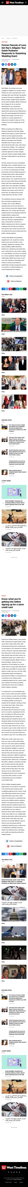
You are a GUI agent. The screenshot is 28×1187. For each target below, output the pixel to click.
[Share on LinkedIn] (12, 64)
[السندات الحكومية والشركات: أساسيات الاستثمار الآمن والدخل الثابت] (14, 539)
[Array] (14, 306)
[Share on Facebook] (3, 64)
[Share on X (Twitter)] (6, 64)
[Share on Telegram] (15, 64)
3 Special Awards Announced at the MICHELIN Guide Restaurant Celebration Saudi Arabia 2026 (17, 462)
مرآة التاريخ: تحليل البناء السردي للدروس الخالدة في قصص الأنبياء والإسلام (15, 526)
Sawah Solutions (17, 1179)
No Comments (16, 59)
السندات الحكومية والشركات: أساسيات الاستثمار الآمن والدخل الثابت (15, 549)
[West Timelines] (15, 2)
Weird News (4, 42)
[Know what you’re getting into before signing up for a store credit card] (14, 627)
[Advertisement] (14, 20)
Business (4, 595)
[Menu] (3, 2)
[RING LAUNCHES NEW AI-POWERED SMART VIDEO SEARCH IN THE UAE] (4, 472)
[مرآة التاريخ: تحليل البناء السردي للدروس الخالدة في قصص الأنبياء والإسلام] (14, 516)
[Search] (25, 2)
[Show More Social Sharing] (18, 64)
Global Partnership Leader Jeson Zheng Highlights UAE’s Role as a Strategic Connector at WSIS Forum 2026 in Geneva (17, 452)
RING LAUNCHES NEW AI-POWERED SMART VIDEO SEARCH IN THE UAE (17, 472)
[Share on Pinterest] (9, 64)
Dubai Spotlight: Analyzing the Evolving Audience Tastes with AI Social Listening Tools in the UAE (14, 502)
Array (3, 315)
